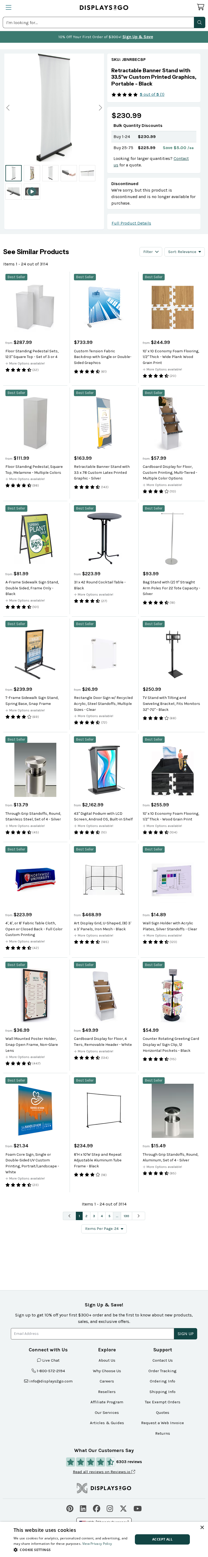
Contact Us (162, 1360)
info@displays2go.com (51, 1381)
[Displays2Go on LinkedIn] (83, 1507)
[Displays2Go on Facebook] (96, 1507)
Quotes (162, 1412)
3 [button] (94, 1216)
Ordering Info (162, 1381)
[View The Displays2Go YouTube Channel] (137, 1507)
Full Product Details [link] (131, 223)
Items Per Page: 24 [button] (102, 1228)
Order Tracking (162, 1370)
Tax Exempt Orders (162, 1402)
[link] (153, 77)
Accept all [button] (162, 1539)
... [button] (117, 1216)
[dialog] (104, 1539)
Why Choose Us (107, 1370)
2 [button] (86, 1216)
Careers (107, 1381)
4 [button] (102, 1216)
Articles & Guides (107, 1422)
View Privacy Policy (97, 1543)
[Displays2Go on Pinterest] (70, 1507)
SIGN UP (186, 1333)
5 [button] (109, 1216)
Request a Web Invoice (162, 1422)
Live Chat (51, 1360)
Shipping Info (163, 1391)
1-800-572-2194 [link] (51, 1370)
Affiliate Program (106, 1402)
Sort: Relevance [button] (182, 251)
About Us (107, 1360)
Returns (162, 1433)
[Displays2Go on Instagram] (109, 1507)
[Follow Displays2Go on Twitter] (123, 1507)
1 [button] (79, 1216)
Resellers (107, 1391)
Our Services (107, 1412)
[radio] (13, 173)
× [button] (202, 1528)
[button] (199, 22)
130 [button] (126, 1216)
